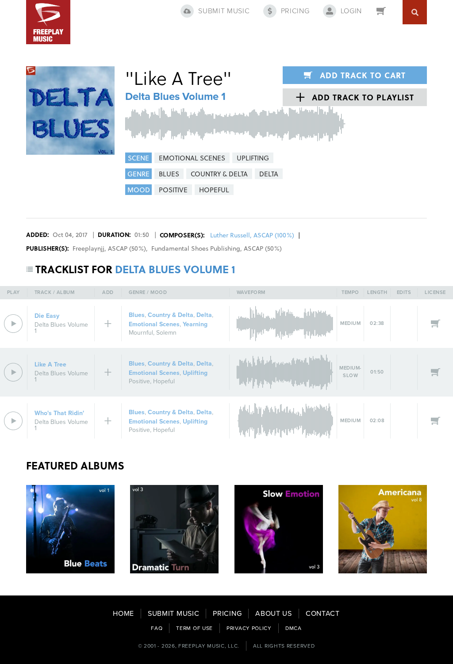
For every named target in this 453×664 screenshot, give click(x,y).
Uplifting (195, 373)
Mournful (141, 332)
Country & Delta (170, 315)
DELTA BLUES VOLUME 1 (175, 269)
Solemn (166, 332)
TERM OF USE (194, 628)
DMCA (293, 628)
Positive (139, 381)
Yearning (195, 324)
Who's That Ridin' (59, 413)
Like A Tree (50, 364)
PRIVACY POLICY (249, 628)
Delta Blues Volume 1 (175, 96)
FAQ (156, 628)
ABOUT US (273, 613)
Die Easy (47, 316)
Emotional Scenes (154, 324)
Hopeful (164, 381)
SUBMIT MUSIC (173, 613)
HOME (123, 613)
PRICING (227, 613)
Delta (204, 315)
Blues (137, 315)
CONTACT (323, 613)
